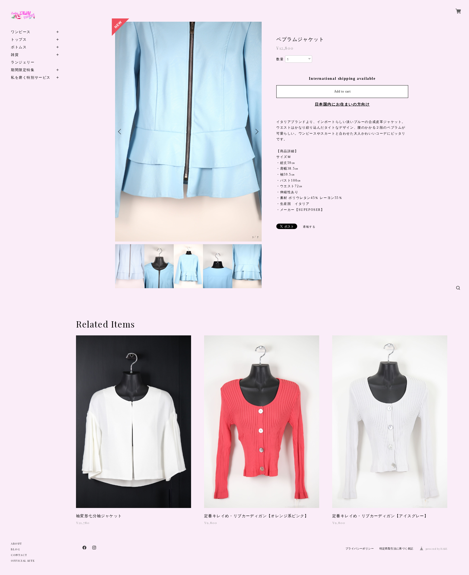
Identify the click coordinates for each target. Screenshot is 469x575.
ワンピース (21, 31)
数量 (280, 59)
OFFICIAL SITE (23, 561)
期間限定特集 (23, 69)
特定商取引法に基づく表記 (396, 548)
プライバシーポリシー (360, 548)
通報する (309, 226)
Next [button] (256, 131)
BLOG (15, 549)
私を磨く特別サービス (30, 77)
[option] (188, 132)
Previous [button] (120, 131)
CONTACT (19, 555)
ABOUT (16, 543)
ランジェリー (23, 62)
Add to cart (342, 91)
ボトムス (19, 47)
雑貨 (15, 54)
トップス (19, 39)
